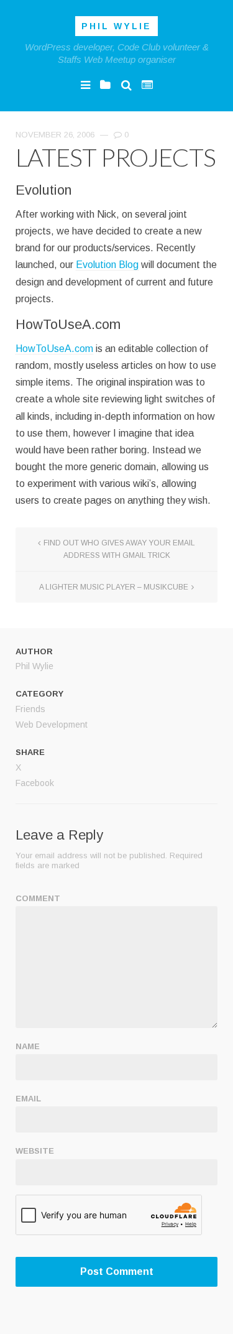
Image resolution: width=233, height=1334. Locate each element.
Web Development (52, 725)
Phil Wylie (116, 26)
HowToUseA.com (54, 348)
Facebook (35, 783)
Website (35, 1151)
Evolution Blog (107, 264)
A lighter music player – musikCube (113, 587)
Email (28, 1098)
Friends (30, 709)
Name (28, 1046)
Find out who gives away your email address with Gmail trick (119, 549)
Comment (38, 898)
